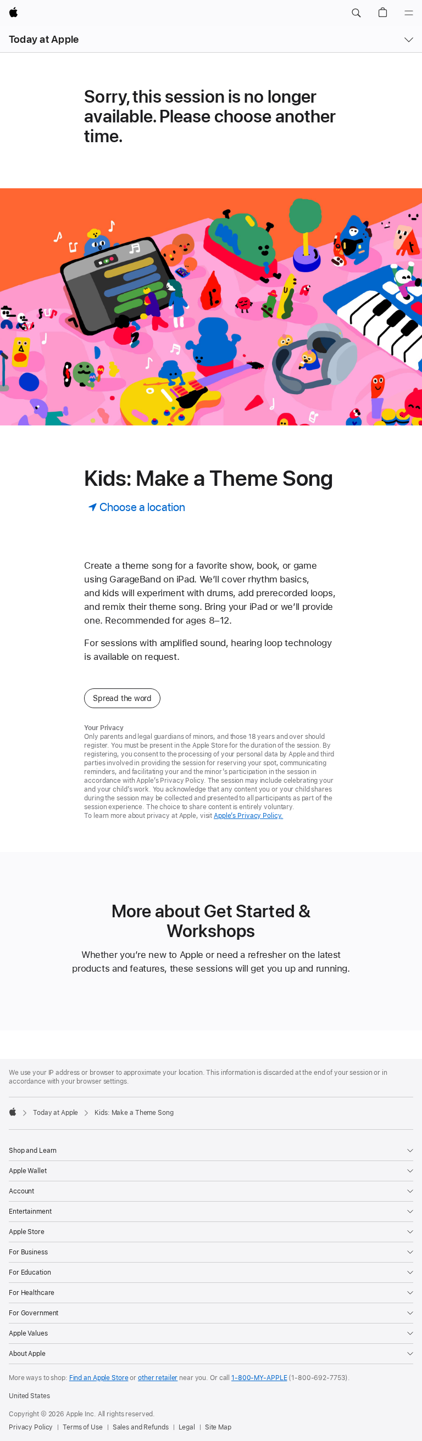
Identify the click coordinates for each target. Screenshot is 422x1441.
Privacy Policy (31, 1427)
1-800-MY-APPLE (259, 1378)
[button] (356, 13)
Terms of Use (83, 1427)
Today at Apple (44, 39)
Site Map (218, 1427)
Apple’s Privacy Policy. (248, 816)
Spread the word (122, 698)
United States (29, 1396)
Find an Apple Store (99, 1378)
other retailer (157, 1378)
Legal (187, 1427)
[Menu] (409, 13)
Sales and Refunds (141, 1427)
